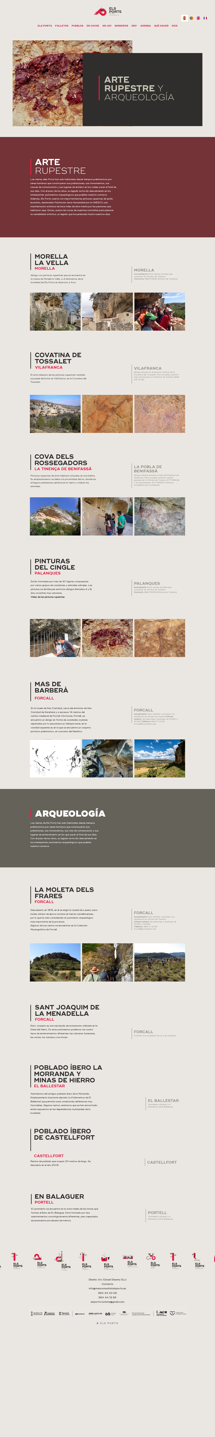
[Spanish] (184, 18)
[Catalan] (191, 18)
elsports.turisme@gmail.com (107, 1301)
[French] (205, 18)
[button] (93, 26)
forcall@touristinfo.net (145, 724)
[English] (198, 18)
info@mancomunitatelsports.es (107, 1288)
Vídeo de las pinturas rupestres (48, 597)
